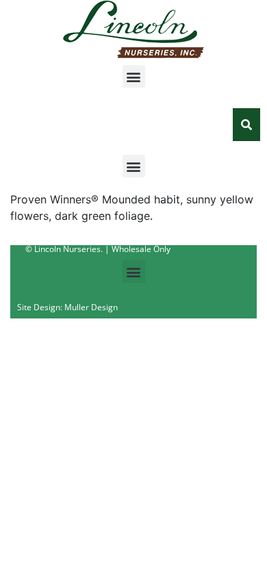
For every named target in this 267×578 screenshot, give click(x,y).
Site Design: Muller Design (67, 307)
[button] (134, 76)
